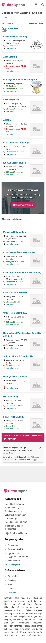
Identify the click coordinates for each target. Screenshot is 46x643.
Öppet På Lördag (32, 457)
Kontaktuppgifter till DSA (16, 522)
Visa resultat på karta (35, 23)
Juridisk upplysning (13, 511)
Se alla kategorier (12, 565)
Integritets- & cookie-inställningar (14, 527)
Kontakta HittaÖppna (14, 504)
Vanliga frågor (11, 518)
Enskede (9, 23)
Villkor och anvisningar (15, 515)
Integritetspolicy (12, 508)
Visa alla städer (11, 593)
